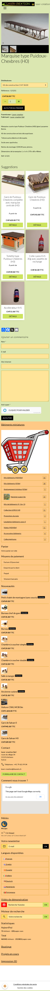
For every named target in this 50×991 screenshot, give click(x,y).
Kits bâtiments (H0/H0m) (24, 478)
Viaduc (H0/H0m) (24, 528)
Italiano (9, 876)
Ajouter (7, 418)
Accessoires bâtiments (24, 533)
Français (9, 859)
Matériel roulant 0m (28, 497)
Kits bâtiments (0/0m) (24, 483)
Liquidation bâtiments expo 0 (24, 522)
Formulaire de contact (14, 774)
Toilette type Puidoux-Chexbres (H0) (13, 259)
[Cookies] (5, 986)
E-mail (3, 352)
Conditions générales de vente (25, 984)
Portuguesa (10, 892)
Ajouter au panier (13, 108)
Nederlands (10, 887)
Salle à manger (8, 676)
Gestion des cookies (25, 988)
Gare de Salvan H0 (9, 738)
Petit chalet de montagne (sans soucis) (19, 597)
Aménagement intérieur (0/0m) (24, 489)
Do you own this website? (14, 797)
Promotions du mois (24, 516)
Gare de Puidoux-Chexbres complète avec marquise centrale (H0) (13, 201)
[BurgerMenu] (5, 8)
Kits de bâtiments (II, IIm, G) (24, 504)
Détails (13, 225)
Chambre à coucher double (14, 660)
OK (40, 797)
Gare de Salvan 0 (9, 722)
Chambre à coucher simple (13, 644)
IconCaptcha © (36, 412)
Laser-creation (17, 114)
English (9, 864)
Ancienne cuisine (9, 691)
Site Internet (6, 362)
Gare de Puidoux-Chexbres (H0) (37, 198)
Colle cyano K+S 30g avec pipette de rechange (37, 259)
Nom (3, 342)
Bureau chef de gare (11, 613)
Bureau (5, 629)
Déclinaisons (6, 80)
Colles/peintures (24, 539)
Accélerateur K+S (13, 307)
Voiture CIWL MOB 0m (12, 707)
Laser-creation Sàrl (17, 117)
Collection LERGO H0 (24, 510)
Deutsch (9, 881)
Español (9, 870)
